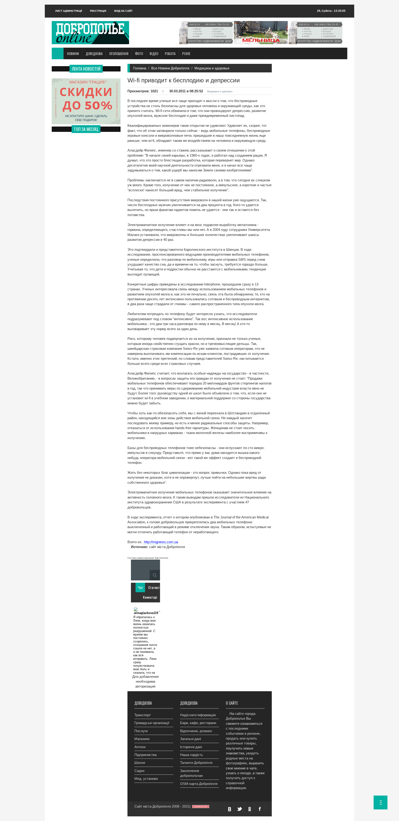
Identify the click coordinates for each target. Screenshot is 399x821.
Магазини (141, 739)
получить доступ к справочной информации (240, 783)
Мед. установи (146, 779)
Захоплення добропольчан (191, 773)
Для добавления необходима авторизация (145, 681)
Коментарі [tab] (146, 597)
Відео (154, 53)
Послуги (141, 731)
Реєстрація (98, 10)
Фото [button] (139, 53)
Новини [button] (73, 53)
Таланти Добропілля (196, 763)
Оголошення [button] (118, 53)
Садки (139, 771)
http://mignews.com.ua (160, 542)
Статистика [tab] (151, 587)
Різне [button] (186, 53)
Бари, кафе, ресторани (198, 723)
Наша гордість (191, 755)
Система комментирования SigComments (147, 558)
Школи (139, 763)
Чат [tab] (140, 587)
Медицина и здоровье (211, 68)
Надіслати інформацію (198, 715)
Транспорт (142, 715)
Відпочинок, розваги (196, 731)
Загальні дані (190, 739)
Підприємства (145, 755)
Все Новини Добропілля (170, 68)
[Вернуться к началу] (380, 802)
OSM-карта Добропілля (199, 784)
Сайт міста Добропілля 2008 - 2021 (162, 806)
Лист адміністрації (68, 10)
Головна (139, 68)
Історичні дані (191, 747)
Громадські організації (151, 723)
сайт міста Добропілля (166, 547)
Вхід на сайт (123, 10)
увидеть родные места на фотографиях (242, 758)
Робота (170, 53)
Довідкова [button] (94, 53)
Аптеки (139, 747)
